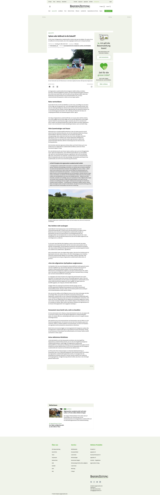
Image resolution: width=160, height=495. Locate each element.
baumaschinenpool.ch (95, 454)
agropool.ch (93, 452)
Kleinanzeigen (74, 457)
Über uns (55, 445)
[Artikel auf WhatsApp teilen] (53, 87)
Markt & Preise (71, 11)
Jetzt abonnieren (103, 57)
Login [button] (110, 1)
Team (54, 1)
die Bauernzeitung (56, 449)
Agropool (80, 1)
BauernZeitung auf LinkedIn (100, 482)
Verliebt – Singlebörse (95, 460)
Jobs (53, 468)
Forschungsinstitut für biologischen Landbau (74, 45)
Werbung (58, 1)
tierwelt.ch (92, 449)
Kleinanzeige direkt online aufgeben (79, 463)
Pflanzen (77, 11)
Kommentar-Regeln (75, 460)
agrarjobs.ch (93, 457)
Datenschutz (54, 460)
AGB (53, 463)
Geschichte (54, 452)
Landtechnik (83, 11)
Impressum (54, 457)
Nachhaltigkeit (87, 45)
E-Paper (50, 1)
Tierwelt (75, 1)
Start (49, 11)
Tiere (65, 11)
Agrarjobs (86, 1)
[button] (50, 6)
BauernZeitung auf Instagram (94, 482)
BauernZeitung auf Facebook (91, 482)
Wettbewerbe (74, 449)
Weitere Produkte (96, 445)
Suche (107, 6)
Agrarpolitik (54, 11)
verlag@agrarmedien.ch (95, 490)
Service (73, 445)
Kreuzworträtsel (74, 452)
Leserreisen (73, 454)
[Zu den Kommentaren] (91, 87)
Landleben (60, 11)
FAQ (53, 471)
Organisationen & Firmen (93, 11)
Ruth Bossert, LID (54, 45)
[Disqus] (70, 386)
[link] (78, 412)
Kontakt (53, 465)
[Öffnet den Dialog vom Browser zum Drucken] (57, 87)
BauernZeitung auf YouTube (97, 482)
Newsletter (64, 1)
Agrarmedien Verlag (94, 463)
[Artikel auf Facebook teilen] (49, 87)
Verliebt (90, 1)
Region (101, 11)
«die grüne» (96, 1)
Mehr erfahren (104, 84)
